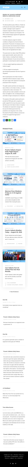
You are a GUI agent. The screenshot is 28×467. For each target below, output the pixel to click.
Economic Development (12, 284)
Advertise (18, 3)
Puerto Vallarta (21, 20)
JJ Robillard (6, 388)
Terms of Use (8, 454)
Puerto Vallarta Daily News (11, 317)
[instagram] (21, 1)
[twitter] (16, 1)
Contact (20, 458)
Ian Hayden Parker (9, 20)
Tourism (21, 284)
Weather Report (11, 243)
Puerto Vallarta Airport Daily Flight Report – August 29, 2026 (13, 151)
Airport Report (10, 164)
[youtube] (19, 1)
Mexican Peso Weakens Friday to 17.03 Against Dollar (13, 193)
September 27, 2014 (9, 18)
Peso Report (10, 206)
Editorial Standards (12, 456)
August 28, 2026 (9, 265)
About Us (13, 458)
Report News (7, 3)
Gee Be (5, 299)
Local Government (11, 282)
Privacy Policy (19, 454)
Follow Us (13, 3)
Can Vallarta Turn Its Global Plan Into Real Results (12, 269)
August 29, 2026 (9, 147)
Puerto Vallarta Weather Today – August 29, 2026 (13, 231)
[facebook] (14, 1)
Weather (20, 243)
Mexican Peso (19, 206)
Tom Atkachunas (8, 407)
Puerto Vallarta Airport (13, 166)
